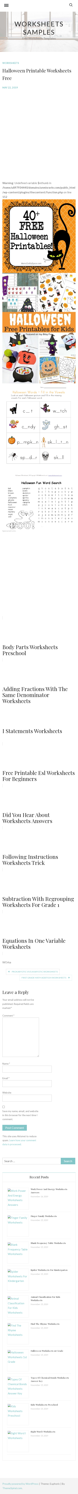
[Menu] (6, 6)
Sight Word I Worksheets (43, 1431)
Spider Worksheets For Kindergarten (49, 1269)
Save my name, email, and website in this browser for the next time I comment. (20, 1115)
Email (5, 1078)
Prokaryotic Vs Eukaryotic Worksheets (35, 971)
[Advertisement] (39, 132)
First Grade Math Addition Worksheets (44, 977)
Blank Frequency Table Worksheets (48, 1243)
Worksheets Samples (39, 28)
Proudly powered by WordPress (20, 1483)
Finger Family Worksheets (44, 1216)
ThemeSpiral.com (12, 1488)
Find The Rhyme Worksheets (45, 1323)
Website (6, 1092)
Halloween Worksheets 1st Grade (47, 1350)
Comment (8, 1015)
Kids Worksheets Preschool (44, 1404)
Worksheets (10, 63)
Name (6, 1063)
